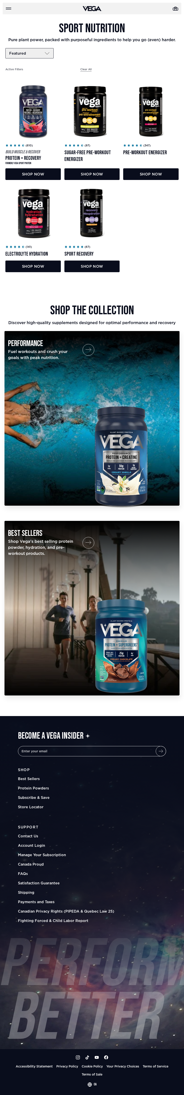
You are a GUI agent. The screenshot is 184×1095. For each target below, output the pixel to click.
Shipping (26, 892)
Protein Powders (33, 788)
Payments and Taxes (36, 902)
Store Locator (31, 807)
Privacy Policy (67, 1066)
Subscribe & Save (34, 798)
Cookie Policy (92, 1066)
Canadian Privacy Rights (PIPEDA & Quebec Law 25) (66, 911)
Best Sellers (29, 779)
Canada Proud (31, 864)
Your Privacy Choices (122, 1066)
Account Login (31, 845)
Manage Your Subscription (42, 855)
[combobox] (92, 1084)
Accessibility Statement (34, 1066)
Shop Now (33, 174)
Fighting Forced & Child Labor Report (53, 921)
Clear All (86, 69)
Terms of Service (155, 1066)
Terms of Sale (92, 1074)
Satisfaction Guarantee (39, 883)
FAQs (23, 874)
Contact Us (28, 836)
